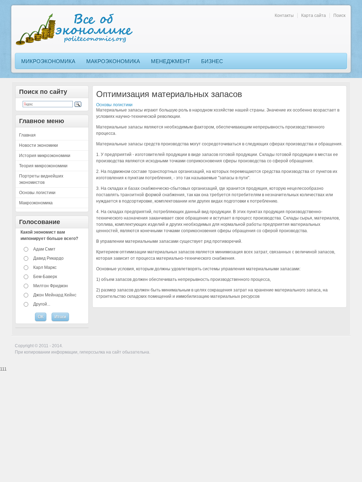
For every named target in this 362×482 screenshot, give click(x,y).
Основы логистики (114, 104)
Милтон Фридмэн (50, 285)
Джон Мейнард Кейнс (54, 295)
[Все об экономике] (77, 29)
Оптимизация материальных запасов (169, 94)
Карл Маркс (45, 267)
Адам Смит (44, 249)
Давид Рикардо (48, 258)
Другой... (41, 304)
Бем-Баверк (45, 276)
